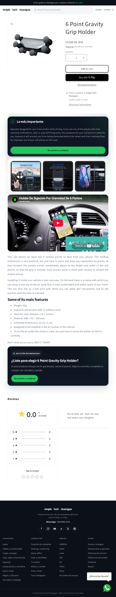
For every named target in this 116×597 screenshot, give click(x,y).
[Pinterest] (74, 528)
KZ (61, 562)
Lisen (62, 553)
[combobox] (62, 10)
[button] (32, 432)
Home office (36, 553)
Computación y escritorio (14, 566)
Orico (62, 571)
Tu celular (35, 562)
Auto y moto (8, 571)
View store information (80, 104)
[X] (68, 528)
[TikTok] (61, 528)
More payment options (87, 85)
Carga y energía (10, 553)
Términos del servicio (97, 553)
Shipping (69, 46)
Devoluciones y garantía (99, 549)
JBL (61, 557)
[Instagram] (48, 528)
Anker (62, 549)
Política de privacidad (97, 557)
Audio (5, 544)
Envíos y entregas (95, 544)
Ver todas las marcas (69, 575)
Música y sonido (38, 566)
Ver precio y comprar (58, 150)
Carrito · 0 (108, 9)
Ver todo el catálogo (12, 580)
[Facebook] (41, 528)
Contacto (92, 562)
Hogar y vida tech (10, 575)
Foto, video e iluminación (14, 557)
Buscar (91, 566)
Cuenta (98, 9)
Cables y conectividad (12, 549)
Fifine (62, 566)
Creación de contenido (41, 544)
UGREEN (63, 544)
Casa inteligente (38, 575)
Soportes (7, 562)
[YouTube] (54, 528)
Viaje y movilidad (39, 557)
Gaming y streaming (40, 549)
